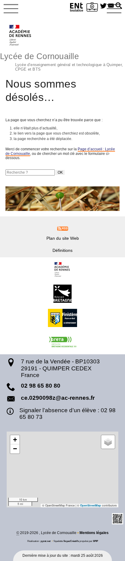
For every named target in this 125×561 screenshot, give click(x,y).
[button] (119, 6)
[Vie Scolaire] (92, 8)
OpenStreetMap (90, 505)
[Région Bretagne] (62, 294)
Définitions (62, 250)
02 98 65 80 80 (40, 385)
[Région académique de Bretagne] (62, 269)
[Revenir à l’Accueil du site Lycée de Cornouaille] (20, 35)
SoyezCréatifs (71, 541)
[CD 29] (62, 318)
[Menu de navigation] (11, 9)
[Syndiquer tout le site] (63, 228)
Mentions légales (94, 533)
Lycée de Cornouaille (61, 61)
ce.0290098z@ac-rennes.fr (58, 398)
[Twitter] (103, 6)
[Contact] (111, 6)
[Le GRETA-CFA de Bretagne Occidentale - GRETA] (62, 342)
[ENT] (77, 8)
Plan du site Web (62, 238)
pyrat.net (46, 541)
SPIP (95, 541)
